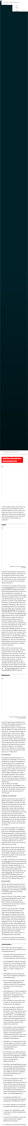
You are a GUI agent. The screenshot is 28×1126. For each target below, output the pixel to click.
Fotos (17, 7)
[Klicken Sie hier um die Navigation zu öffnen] (26, 2)
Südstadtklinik (8, 587)
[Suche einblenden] (21, 2)
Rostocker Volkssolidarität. (9, 610)
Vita (16, 5)
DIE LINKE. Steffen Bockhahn (11, 2)
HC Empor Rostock (10, 668)
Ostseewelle (7, 861)
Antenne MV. (9, 872)
